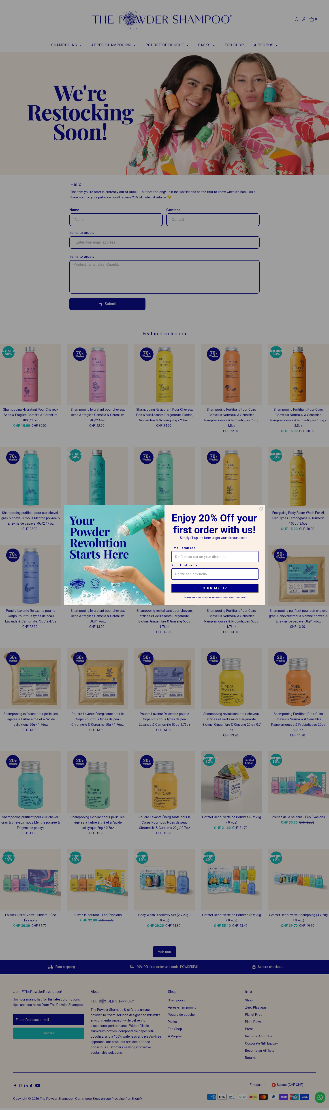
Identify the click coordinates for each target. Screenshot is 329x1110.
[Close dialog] (261, 509)
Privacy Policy (241, 597)
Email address (183, 548)
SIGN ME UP (215, 588)
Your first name (184, 565)
